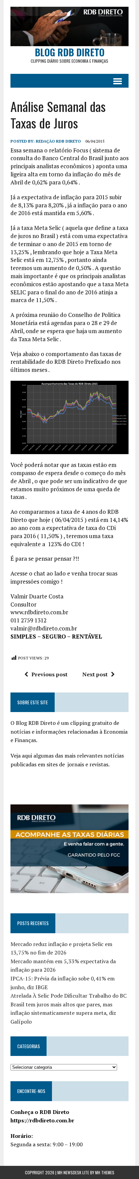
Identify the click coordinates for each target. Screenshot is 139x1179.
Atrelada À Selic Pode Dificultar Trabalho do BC (68, 995)
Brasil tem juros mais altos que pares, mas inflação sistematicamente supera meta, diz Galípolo (63, 1013)
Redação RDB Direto (58, 141)
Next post (95, 674)
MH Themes (104, 1172)
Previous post (49, 674)
